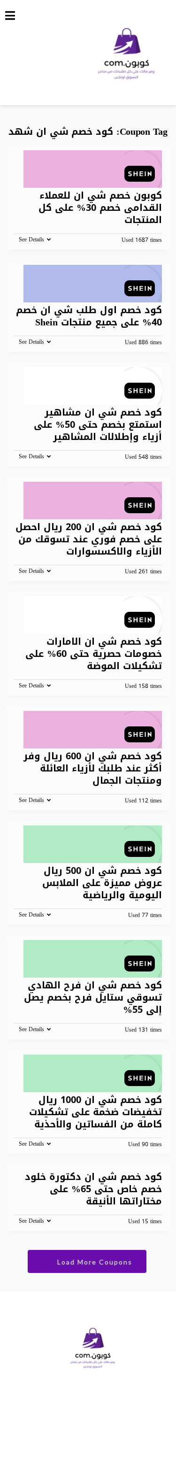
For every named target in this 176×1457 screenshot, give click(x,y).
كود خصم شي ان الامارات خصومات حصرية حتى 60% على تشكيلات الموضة (93, 653)
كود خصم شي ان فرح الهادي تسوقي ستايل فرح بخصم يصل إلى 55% (93, 997)
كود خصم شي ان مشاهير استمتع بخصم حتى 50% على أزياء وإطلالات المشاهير (98, 424)
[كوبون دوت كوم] (126, 51)
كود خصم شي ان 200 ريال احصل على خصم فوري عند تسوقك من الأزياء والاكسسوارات (88, 539)
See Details (31, 239)
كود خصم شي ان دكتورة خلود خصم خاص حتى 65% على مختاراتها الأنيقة (93, 1189)
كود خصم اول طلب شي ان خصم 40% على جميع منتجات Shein (89, 316)
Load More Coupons (93, 1262)
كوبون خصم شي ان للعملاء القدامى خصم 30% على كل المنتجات (100, 207)
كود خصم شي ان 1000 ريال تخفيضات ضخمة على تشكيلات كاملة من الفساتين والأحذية (95, 1112)
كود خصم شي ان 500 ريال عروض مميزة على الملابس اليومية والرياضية (102, 883)
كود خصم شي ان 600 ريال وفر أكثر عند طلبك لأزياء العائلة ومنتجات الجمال (92, 768)
